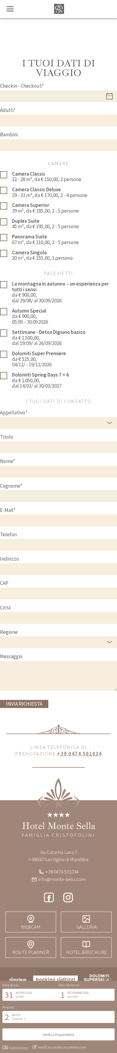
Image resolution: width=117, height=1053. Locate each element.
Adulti (7, 110)
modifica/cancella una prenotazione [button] (62, 1047)
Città (5, 608)
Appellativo (12, 413)
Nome (6, 461)
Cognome (10, 486)
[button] (30, 995)
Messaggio (11, 656)
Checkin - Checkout (21, 86)
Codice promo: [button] (18, 1048)
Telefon (8, 534)
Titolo (6, 437)
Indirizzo (9, 559)
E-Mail (7, 510)
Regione (9, 632)
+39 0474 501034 (79, 753)
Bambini (9, 135)
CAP (4, 583)
